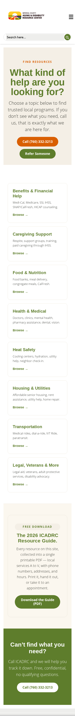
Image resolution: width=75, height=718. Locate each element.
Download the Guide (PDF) (37, 602)
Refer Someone (37, 153)
